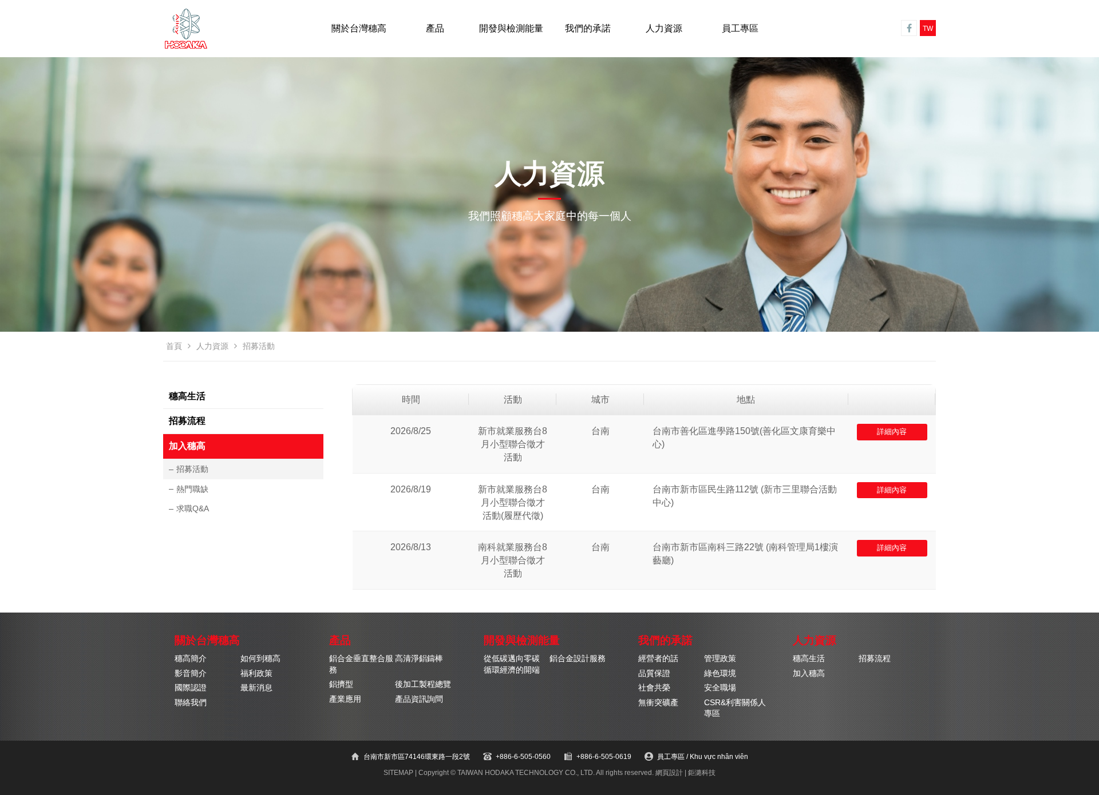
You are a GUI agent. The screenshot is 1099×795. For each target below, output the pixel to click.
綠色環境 (720, 673)
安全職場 (720, 687)
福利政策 (256, 673)
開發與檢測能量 (511, 28)
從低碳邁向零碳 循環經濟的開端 (512, 664)
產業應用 (345, 699)
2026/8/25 (410, 431)
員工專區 (740, 28)
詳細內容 (892, 431)
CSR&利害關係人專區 (735, 708)
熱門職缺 (192, 489)
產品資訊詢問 (419, 699)
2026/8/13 (410, 547)
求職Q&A (192, 508)
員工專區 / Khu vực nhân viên (702, 757)
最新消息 (256, 687)
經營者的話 (658, 658)
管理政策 (720, 658)
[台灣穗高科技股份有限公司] (186, 28)
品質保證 (654, 673)
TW (928, 29)
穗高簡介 (191, 658)
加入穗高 (187, 446)
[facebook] (909, 28)
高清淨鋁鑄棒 (419, 658)
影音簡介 (191, 673)
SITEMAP (398, 773)
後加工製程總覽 (423, 684)
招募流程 (187, 421)
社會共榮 (654, 687)
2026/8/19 (410, 489)
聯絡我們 (191, 702)
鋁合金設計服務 (578, 658)
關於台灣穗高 (358, 28)
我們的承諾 (588, 28)
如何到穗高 (260, 658)
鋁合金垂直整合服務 (361, 664)
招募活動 (192, 469)
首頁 (174, 346)
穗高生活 (187, 396)
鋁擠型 (341, 684)
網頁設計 (669, 773)
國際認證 (191, 687)
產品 (435, 28)
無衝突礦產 (658, 702)
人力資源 (664, 28)
